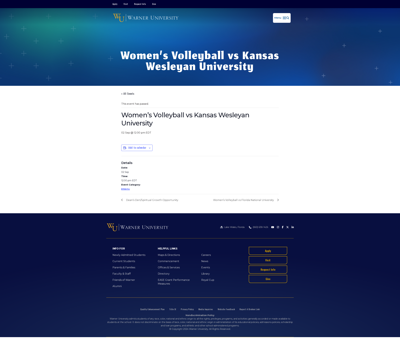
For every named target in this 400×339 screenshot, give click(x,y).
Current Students (123, 261)
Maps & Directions (169, 255)
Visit (126, 3)
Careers (206, 255)
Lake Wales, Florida (234, 227)
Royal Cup (207, 279)
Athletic (125, 188)
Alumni (117, 286)
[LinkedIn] (293, 227)
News (204, 261)
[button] (282, 18)
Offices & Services (169, 267)
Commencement (168, 261)
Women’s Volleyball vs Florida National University (243, 200)
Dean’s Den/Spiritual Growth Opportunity (152, 200)
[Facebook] (282, 227)
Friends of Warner (123, 279)
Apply (114, 3)
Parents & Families (123, 267)
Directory (164, 273)
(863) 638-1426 (260, 227)
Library (205, 273)
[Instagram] (278, 227)
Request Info (140, 3)
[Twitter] (287, 227)
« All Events (127, 93)
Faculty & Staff (121, 273)
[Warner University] (145, 18)
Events (205, 267)
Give (154, 3)
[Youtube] (272, 227)
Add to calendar (137, 147)
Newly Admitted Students (128, 255)
